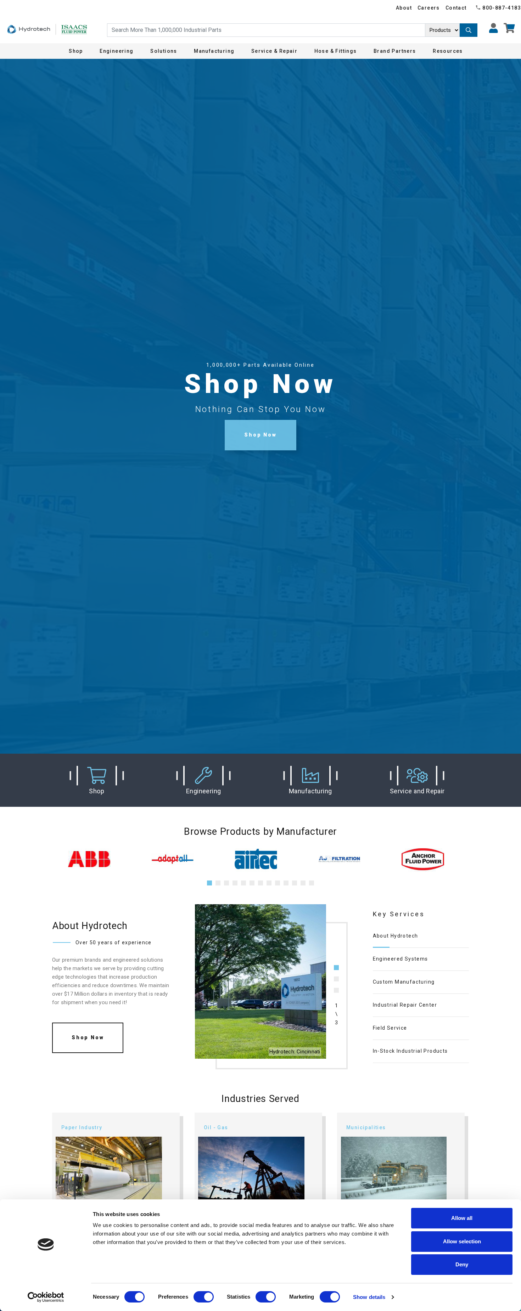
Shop (76, 51)
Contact (456, 8)
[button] (96, 780)
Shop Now (260, 435)
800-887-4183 (501, 8)
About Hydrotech (395, 936)
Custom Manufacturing (404, 982)
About (404, 8)
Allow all (461, 1218)
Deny (461, 1264)
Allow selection (462, 1241)
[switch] (204, 1296)
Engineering (116, 51)
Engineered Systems (400, 959)
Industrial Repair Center (405, 1005)
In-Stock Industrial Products (410, 1051)
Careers (429, 8)
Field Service (390, 1028)
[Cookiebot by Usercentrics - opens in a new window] (46, 1297)
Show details (369, 1297)
